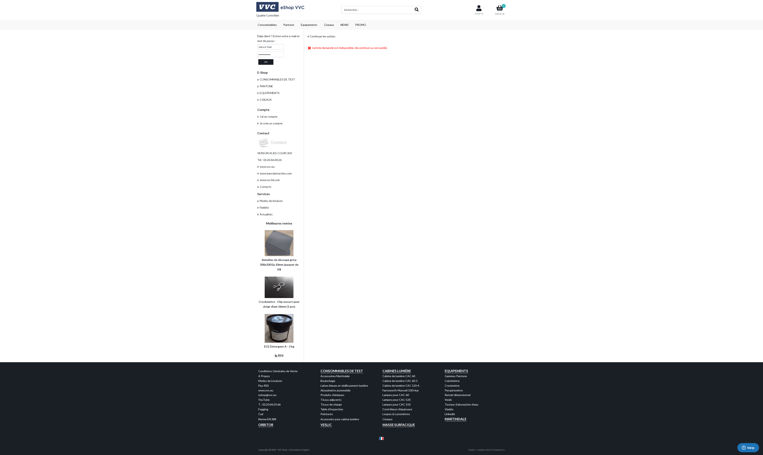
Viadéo (449, 409)
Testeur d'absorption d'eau (461, 404)
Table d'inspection (331, 409)
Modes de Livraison (270, 380)
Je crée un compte (271, 123)
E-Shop (262, 72)
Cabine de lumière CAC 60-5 (400, 380)
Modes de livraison (271, 200)
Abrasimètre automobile (335, 390)
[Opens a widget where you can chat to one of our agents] (748, 448)
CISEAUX (266, 99)
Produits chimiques (332, 395)
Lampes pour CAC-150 (396, 404)
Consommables (267, 24)
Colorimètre (452, 380)
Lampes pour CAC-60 (395, 395)
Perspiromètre (454, 390)
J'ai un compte (268, 116)
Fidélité (264, 207)
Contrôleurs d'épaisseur (397, 409)
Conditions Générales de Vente (278, 371)
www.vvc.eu (267, 166)
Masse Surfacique (398, 425)
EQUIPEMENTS (270, 93)
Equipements (309, 24)
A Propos (264, 376)
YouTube (264, 399)
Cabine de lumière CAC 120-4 (400, 385)
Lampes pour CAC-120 (396, 399)
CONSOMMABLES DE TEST (277, 79)
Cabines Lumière (396, 371)
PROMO (360, 24)
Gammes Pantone (456, 376)
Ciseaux (329, 24)
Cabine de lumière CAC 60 (398, 376)
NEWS (345, 24)
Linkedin (450, 414)
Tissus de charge (331, 404)
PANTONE (266, 86)
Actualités (266, 214)
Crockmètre (452, 385)
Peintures (326, 414)
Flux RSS (263, 385)
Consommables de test (341, 371)
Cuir (260, 414)
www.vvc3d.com (270, 180)
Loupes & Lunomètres (396, 414)
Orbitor (265, 425)
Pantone (288, 24)
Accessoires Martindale (335, 376)
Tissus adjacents (331, 399)
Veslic (448, 399)
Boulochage (327, 380)
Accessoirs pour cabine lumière (339, 419)
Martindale (455, 419)
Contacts (265, 186)
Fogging (263, 409)
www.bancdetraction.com (276, 173)
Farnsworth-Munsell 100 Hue (400, 390)
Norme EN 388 (267, 419)
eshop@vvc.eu (267, 395)
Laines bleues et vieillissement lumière (344, 385)
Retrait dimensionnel (458, 395)
